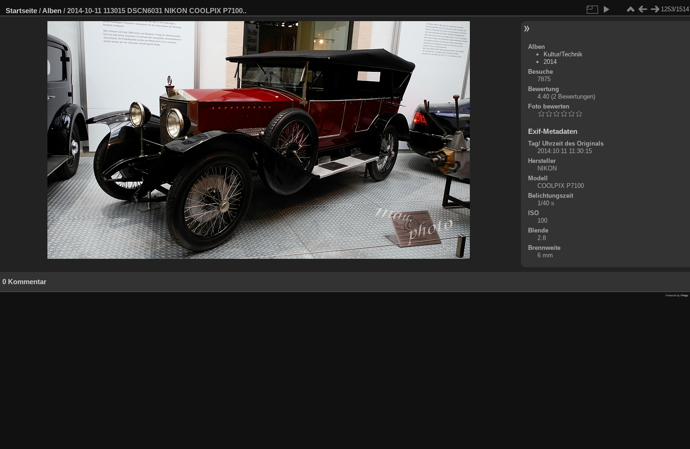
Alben (51, 11)
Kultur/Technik (563, 54)
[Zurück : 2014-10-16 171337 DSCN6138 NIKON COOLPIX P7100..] (642, 9)
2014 (550, 61)
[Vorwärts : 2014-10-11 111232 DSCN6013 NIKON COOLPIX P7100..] (655, 9)
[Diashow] (606, 9)
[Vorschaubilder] (630, 9)
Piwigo (684, 295)
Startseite (21, 11)
